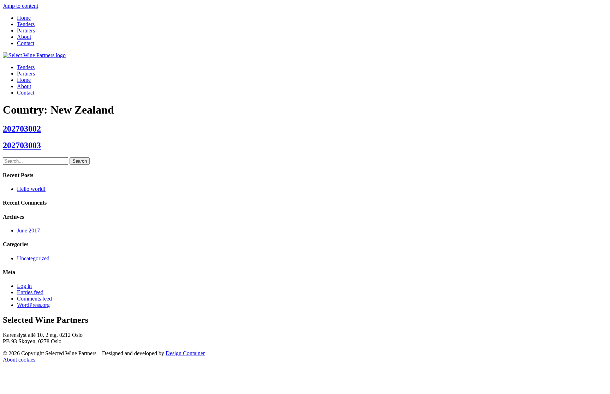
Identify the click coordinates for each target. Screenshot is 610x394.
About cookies (19, 360)
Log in (24, 286)
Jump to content (20, 6)
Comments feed (34, 299)
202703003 (22, 145)
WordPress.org (33, 305)
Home (24, 18)
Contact (25, 43)
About (24, 37)
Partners (26, 31)
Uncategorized (33, 258)
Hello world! (31, 189)
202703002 (22, 128)
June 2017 (28, 231)
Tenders (26, 24)
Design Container (185, 353)
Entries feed (30, 292)
